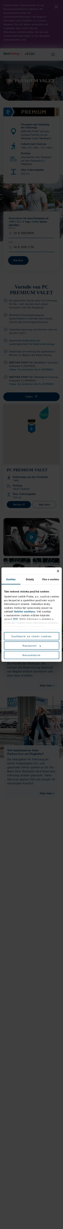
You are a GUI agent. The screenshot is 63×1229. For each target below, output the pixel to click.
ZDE (15, 619)
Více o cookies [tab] (50, 579)
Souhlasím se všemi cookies (31, 636)
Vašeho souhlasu (24, 611)
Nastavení (30, 645)
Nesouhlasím (31, 655)
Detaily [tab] (30, 579)
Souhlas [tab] (11, 579)
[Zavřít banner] (58, 571)
